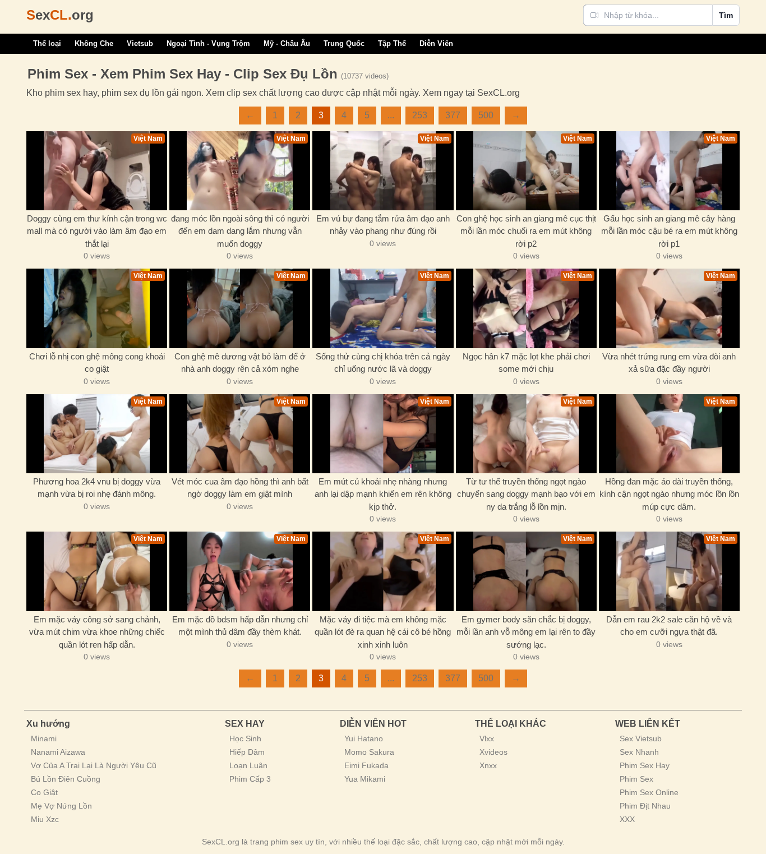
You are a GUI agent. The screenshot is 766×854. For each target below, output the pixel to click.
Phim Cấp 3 (250, 778)
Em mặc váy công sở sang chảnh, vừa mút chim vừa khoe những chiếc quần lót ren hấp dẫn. (97, 632)
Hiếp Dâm (247, 751)
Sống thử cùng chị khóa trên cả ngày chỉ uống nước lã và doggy (383, 363)
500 (485, 115)
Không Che (94, 43)
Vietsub (140, 43)
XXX (627, 819)
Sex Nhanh (639, 751)
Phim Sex (636, 778)
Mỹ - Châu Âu (287, 43)
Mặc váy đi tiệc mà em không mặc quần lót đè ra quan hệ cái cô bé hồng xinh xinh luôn (383, 632)
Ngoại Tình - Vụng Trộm (208, 43)
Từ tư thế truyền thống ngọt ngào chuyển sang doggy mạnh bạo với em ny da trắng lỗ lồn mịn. (526, 494)
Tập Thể (392, 43)
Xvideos (493, 751)
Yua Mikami (364, 778)
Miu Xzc (45, 819)
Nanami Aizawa (58, 751)
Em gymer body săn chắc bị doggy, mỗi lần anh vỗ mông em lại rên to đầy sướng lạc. (526, 632)
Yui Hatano (363, 738)
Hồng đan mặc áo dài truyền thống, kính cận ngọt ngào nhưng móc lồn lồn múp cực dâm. (669, 494)
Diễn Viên (436, 43)
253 (419, 115)
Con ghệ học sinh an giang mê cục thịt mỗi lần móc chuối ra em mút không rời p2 (526, 231)
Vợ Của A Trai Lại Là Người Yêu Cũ (93, 765)
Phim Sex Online (649, 792)
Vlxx (486, 738)
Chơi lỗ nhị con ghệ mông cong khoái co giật (97, 363)
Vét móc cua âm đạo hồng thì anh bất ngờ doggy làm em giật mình (240, 488)
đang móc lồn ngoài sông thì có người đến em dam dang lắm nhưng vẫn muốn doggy (240, 231)
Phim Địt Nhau (645, 805)
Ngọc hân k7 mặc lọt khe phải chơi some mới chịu (526, 363)
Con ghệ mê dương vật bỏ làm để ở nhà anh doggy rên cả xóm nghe (240, 363)
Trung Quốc (344, 43)
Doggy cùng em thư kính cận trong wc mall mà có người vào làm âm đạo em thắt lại (97, 231)
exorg (60, 14)
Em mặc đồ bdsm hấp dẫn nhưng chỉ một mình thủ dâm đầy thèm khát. (240, 626)
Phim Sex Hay (645, 765)
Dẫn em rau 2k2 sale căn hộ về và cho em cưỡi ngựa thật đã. (669, 626)
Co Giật (44, 792)
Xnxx (488, 765)
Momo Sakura (369, 751)
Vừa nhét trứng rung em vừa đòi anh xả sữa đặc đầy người (669, 363)
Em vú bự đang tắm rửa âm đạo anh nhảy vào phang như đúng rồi (383, 225)
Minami (44, 738)
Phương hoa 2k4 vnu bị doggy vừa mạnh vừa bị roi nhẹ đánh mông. (96, 488)
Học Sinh (245, 738)
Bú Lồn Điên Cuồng (65, 778)
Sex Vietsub (641, 738)
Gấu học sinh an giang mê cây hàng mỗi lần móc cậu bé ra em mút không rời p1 (669, 231)
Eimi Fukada (366, 765)
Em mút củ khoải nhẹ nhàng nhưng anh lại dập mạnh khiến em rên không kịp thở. (383, 494)
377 (452, 115)
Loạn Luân (248, 765)
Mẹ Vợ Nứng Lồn (61, 805)
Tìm (726, 15)
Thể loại (47, 43)
